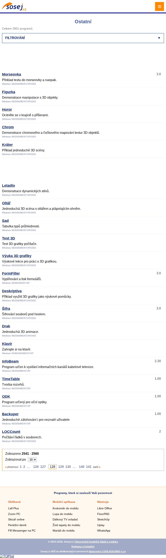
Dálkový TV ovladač (65, 519)
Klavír (7, 344)
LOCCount (11, 432)
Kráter (7, 145)
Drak (6, 326)
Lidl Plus (13, 508)
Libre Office (104, 508)
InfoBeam (10, 361)
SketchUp (103, 519)
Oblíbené (14, 501)
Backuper (10, 414)
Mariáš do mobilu (64, 530)
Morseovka (11, 74)
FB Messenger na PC (22, 530)
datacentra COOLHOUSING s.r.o (107, 551)
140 (81, 466)
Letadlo (8, 186)
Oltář (6, 203)
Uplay (100, 525)
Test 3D (8, 238)
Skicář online (16, 519)
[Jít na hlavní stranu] (14, 9)
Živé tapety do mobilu (66, 525)
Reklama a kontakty (83, 546)
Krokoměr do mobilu (66, 508)
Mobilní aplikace (64, 501)
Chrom (8, 127)
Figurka (8, 92)
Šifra (6, 309)
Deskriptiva (12, 291)
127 (43, 466)
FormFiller (11, 273)
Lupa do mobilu (62, 514)
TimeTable (11, 379)
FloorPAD (103, 514)
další (95, 467)
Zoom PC (14, 514)
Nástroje (103, 501)
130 (68, 466)
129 (61, 466)
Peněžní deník (17, 525)
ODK (6, 397)
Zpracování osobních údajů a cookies (96, 541)
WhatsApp (103, 530)
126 (36, 466)
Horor (7, 110)
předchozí (12, 467)
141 (89, 466)
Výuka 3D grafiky (16, 256)
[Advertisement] (82, 59)
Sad (5, 221)
